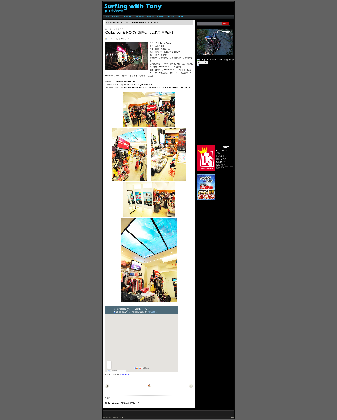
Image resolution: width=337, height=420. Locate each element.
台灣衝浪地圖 (139, 16)
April (126, 22)
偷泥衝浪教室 (107, 417)
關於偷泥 (171, 16)
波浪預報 (127, 16)
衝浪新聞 (219, 165)
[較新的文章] (107, 387)
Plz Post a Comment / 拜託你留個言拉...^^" (122, 403)
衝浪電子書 (116, 16)
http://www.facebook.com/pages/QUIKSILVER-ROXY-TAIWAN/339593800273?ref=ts (155, 87)
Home (117, 22)
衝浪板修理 (220, 168)
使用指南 (151, 16)
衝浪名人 (219, 159)
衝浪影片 (219, 162)
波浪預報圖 (220, 156)
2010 (122, 22)
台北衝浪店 (122, 39)
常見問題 (181, 16)
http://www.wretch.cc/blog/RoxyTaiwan (136, 84)
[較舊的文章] (191, 387)
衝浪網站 (161, 16)
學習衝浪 (219, 153)
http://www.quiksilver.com (125, 81)
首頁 (107, 16)
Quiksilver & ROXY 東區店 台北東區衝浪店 (140, 32)
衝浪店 (130, 39)
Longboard (220, 150)
